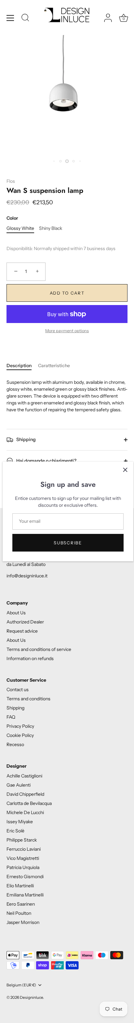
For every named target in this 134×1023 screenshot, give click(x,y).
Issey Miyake (20, 822)
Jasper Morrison (23, 922)
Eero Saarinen (21, 904)
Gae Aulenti (19, 785)
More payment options (67, 330)
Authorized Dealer (25, 622)
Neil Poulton (19, 913)
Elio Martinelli (20, 886)
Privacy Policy (20, 726)
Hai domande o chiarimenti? (45, 460)
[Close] (125, 470)
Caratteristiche (54, 365)
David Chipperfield (25, 794)
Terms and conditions (28, 699)
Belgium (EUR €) (21, 985)
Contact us (18, 689)
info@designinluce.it (27, 576)
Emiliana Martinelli (25, 895)
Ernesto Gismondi (25, 876)
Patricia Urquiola (23, 867)
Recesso (15, 744)
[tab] (22, 365)
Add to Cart (67, 293)
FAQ (11, 717)
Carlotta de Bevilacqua (29, 803)
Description (19, 365)
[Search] (25, 18)
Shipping (25, 439)
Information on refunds (30, 658)
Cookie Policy (20, 735)
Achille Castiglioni (24, 776)
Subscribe (68, 542)
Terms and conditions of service (39, 649)
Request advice (22, 631)
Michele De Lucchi (25, 812)
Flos (11, 181)
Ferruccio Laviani (24, 849)
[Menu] (10, 18)
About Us (16, 613)
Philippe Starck (22, 840)
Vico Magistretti (23, 858)
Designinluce (31, 997)
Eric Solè (15, 831)
